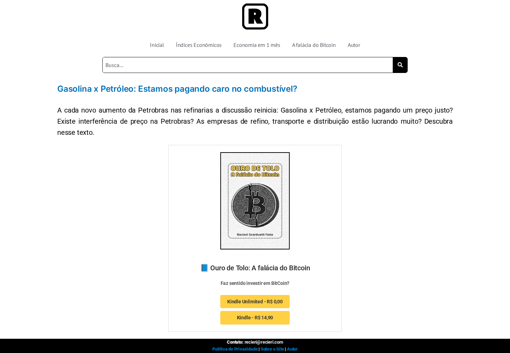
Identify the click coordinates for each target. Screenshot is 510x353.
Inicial (157, 44)
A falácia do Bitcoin (314, 44)
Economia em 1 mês (256, 44)
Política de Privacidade (234, 349)
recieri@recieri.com (264, 342)
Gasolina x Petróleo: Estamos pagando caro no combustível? (177, 89)
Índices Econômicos (199, 44)
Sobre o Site (272, 349)
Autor (354, 44)
